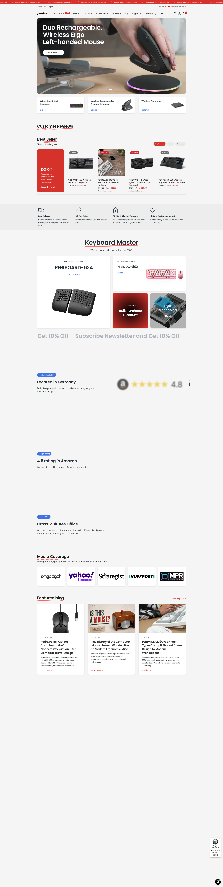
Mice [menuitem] (75, 13)
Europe (39, 7)
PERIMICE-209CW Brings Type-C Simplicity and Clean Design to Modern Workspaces (162, 647)
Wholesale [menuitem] (116, 13)
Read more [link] (46, 670)
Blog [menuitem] (126, 13)
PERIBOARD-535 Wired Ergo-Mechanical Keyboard (81, 181)
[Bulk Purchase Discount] (130, 310)
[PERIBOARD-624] (73, 292)
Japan (50, 7)
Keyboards (159, 144)
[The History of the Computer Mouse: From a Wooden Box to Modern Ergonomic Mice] (111, 618)
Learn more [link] (73, 274)
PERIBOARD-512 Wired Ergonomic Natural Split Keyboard (139, 182)
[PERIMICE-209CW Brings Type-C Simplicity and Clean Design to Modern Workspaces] (162, 618)
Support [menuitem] (135, 13)
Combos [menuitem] (86, 13)
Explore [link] (43, 110)
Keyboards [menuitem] (57, 13)
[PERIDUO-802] (149, 273)
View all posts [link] (178, 599)
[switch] (215, 855)
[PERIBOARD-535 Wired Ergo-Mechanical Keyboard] (81, 162)
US (45, 7)
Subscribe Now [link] (47, 187)
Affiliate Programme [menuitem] (153, 13)
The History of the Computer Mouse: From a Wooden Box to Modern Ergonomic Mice (110, 645)
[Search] (175, 13)
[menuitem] (40, 7)
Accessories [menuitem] (101, 13)
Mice (170, 144)
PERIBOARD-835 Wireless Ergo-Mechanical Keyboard (172, 181)
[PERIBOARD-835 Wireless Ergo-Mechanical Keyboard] (172, 162)
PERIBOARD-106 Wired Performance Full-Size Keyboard (108, 182)
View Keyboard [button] (111, 57)
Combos (180, 144)
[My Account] (179, 13)
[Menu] (219, 839)
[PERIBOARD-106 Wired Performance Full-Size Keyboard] (111, 162)
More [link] (167, 316)
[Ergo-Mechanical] (168, 310)
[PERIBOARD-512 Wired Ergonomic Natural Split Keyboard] (141, 162)
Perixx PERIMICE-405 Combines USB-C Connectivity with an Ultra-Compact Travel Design (59, 647)
